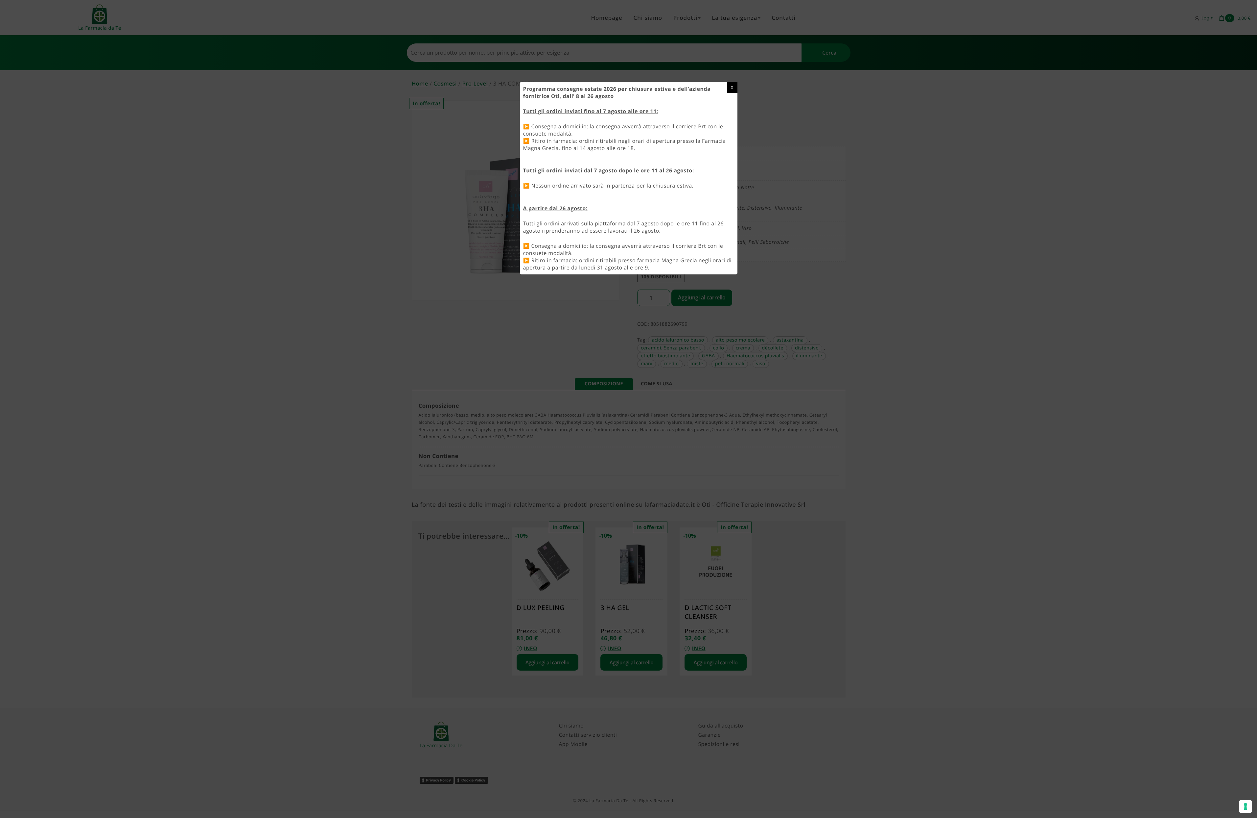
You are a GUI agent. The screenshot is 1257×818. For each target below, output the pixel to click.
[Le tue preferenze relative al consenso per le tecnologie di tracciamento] (1245, 806)
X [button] (732, 87)
